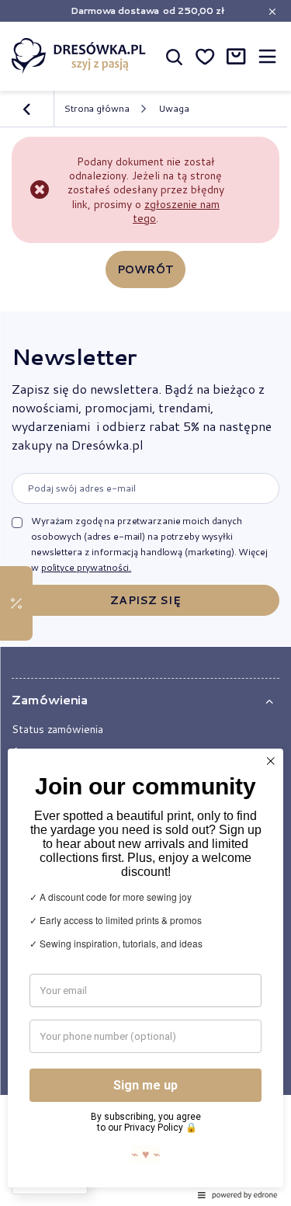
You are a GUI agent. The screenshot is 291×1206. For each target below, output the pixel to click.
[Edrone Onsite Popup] (145, 603)
